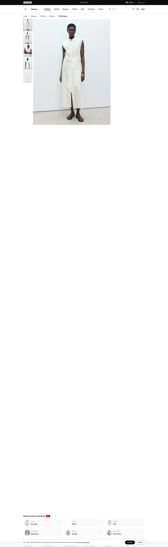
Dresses (52, 16)
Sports (56, 9)
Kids (82, 9)
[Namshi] (27, 2)
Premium (91, 9)
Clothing (43, 16)
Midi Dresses (62, 16)
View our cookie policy (83, 542)
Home (100, 9)
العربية (143, 2)
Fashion (47, 9)
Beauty (65, 9)
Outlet (74, 9)
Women (33, 16)
